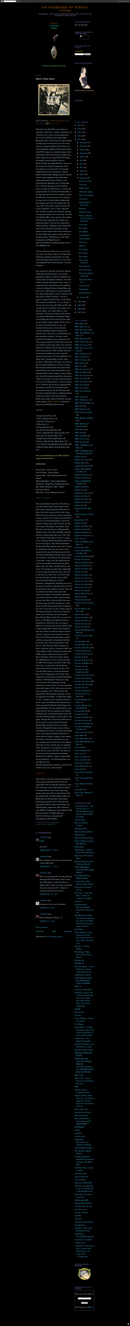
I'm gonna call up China (83, 989)
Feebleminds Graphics (83, 975)
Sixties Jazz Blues (81, 756)
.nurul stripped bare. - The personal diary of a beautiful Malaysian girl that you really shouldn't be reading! (84, 811)
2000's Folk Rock (81, 360)
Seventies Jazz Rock (82, 684)
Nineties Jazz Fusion (82, 581)
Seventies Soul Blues (82, 717)
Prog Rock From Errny (83, 1112)
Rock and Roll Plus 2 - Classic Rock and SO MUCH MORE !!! (83, 1121)
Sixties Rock (79, 789)
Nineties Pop (79, 596)
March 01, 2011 (47, 907)
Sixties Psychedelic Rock (84, 778)
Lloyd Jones (83, 199)
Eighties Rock (80, 520)
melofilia (78, 1215)
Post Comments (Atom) (54, 936)
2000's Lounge (80, 396)
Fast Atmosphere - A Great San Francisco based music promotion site (84, 969)
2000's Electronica (81, 345)
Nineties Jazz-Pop (81, 590)
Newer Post (40, 931)
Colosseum (83, 224)
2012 (80, 136)
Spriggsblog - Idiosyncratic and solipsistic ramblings (83, 1142)
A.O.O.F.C (43, 837)
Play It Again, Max (81, 1109)
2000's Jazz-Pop (48, 824)
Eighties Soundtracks (82, 535)
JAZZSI (77, 1009)
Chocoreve (78, 901)
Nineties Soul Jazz (81, 623)
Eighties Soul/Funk (82, 532)
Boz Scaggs (83, 228)
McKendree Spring (86, 191)
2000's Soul (79, 432)
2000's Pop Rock (81, 409)
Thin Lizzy (83, 242)
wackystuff (44, 856)
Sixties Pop (79, 769)
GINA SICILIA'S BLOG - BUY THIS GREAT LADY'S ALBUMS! (84, 980)
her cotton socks (80, 1209)
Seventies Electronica (82, 654)
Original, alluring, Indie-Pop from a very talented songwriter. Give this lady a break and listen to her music (84, 1100)
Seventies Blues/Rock (82, 647)
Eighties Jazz (79, 456)
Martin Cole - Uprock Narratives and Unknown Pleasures (84, 1081)
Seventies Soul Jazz (82, 720)
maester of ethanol (81, 1212)
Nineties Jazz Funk (81, 578)
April (82, 171)
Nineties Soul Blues (82, 617)
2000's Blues (79, 323)
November (83, 146)
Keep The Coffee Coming (84, 1050)
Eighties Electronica (82, 474)
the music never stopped (83, 1239)
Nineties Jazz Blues (82, 575)
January (83, 297)
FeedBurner (89, 1307)
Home (54, 931)
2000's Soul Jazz (81, 439)
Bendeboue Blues (81, 828)
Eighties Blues (80, 463)
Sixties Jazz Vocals (81, 763)
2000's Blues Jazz (81, 326)
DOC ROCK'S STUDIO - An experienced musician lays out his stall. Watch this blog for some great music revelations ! (84, 920)
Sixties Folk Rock (81, 750)
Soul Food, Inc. (80, 1136)
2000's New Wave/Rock (83, 403)
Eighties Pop (79, 505)
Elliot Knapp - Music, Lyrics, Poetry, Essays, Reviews (83, 954)
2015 (80, 125)
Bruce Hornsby (84, 266)
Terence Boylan (84, 238)
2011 (80, 139)
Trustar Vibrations (81, 1176)
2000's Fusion (80, 363)
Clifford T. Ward (85, 212)
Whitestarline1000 (81, 1200)
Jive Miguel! (79, 1024)
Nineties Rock (80, 614)
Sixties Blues (79, 735)
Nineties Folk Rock (82, 568)
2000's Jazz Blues (81, 372)
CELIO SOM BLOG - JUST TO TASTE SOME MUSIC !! (84, 870)
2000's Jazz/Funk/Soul (83, 391)
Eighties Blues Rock (82, 466)
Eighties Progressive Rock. (84, 514)
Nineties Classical (81, 559)
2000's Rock (79, 429)
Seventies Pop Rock (82, 690)
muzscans (78, 1218)
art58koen (43, 900)
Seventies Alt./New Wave (84, 635)
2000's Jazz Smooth (82, 381)
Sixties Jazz (79, 753)
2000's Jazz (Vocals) (82, 369)
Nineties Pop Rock (81, 599)
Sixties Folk (79, 747)
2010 (80, 301)
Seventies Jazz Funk (82, 678)
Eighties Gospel (80, 486)
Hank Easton (83, 289)
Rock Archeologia (81, 1115)
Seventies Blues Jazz (82, 644)
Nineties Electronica (82, 562)
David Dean (79, 929)
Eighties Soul (79, 523)
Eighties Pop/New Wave (83, 508)
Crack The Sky (84, 285)
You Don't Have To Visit (83, 1206)
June (81, 164)
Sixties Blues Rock (81, 738)
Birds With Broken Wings (84, 838)
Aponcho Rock (80, 819)
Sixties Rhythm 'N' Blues (84, 783)
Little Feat (83, 184)
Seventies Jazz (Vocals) (83, 675)
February (83, 178)
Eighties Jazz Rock (81, 499)
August (82, 156)
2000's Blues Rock (81, 330)
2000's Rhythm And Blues (84, 418)
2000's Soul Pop (80, 442)
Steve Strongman (85, 269)
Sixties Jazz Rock (81, 760)
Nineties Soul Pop (81, 627)
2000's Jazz (79, 366)
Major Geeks (79, 1075)
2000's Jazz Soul (81, 384)
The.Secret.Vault (81, 1173)
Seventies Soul (80, 714)
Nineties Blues (80, 547)
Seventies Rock (80, 711)
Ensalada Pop (79, 960)
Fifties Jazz (79, 538)
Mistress (82, 246)
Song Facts (79, 1133)
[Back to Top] (128, 1324)
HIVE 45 (78, 986)
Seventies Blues (80, 641)
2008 (80, 308)
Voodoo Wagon (80, 1179)
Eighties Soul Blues (82, 526)
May (81, 167)
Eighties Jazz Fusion (82, 459)
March (82, 174)
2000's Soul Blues (81, 435)
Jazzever (78, 1015)
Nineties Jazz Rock (81, 584)
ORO (76, 1086)
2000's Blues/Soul (81, 338)
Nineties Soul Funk (82, 620)
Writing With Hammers (83, 1203)
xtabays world (80, 1242)
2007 (80, 312)
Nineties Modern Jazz (82, 593)
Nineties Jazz (79, 572)
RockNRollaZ (79, 1127)
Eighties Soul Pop (81, 529)
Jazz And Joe (79, 1012)
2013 (80, 132)
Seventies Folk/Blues (82, 663)
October (83, 149)
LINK (42, 841)
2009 (80, 305)
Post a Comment (42, 927)
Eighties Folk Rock (81, 478)
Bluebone (82, 208)
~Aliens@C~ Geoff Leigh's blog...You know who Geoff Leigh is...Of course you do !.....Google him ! (84, 1251)
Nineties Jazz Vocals (82, 587)
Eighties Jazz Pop (81, 496)
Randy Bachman (85, 293)
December (83, 142)
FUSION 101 (79, 963)
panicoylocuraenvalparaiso (84, 1222)
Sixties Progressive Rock (84, 772)
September (84, 153)
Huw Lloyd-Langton (86, 195)
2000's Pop (79, 406)
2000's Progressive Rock (83, 412)
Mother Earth (84, 188)
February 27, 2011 (49, 850)
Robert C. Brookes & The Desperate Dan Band (86, 218)
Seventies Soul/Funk (82, 723)
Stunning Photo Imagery (83, 1148)
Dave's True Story (45, 78)
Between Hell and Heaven (84, 831)
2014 (80, 129)
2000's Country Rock (82, 341)
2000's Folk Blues (81, 353)
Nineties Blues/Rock (82, 556)
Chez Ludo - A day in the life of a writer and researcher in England (84, 895)
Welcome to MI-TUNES (83, 1183)
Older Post (68, 931)
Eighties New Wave (82, 502)
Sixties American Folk (83, 732)
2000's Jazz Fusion (81, 375)
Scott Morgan (84, 235)
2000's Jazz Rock (81, 378)
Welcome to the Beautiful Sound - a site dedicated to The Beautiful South (84, 1188)
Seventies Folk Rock (82, 660)
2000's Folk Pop (80, 357)
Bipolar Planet (80, 835)
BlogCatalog (79, 847)
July (81, 160)
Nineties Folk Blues (82, 565)
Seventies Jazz (80, 666)
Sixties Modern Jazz (82, 766)
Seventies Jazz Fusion (82, 681)
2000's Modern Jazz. (82, 400)
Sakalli (77, 1130)
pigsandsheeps (80, 1225)
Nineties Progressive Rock (84, 603)
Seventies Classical (82, 650)
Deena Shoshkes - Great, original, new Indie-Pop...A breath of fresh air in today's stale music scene (84, 937)
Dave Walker (83, 231)
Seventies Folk (80, 657)
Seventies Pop (80, 687)
